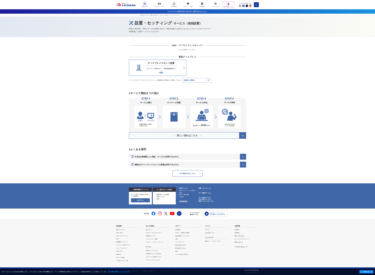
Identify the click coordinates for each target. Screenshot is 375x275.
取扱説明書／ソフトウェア (182, 236)
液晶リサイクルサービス (206, 201)
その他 (181, 196)
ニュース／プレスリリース (242, 239)
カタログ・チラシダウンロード (154, 233)
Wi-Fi (117, 239)
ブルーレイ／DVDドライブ (123, 245)
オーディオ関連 (120, 257)
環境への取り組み (239, 236)
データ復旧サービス (205, 193)
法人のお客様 (150, 226)
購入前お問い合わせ (180, 245)
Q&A (158, 199)
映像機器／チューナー (122, 242)
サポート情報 (149, 15)
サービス (148, 247)
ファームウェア (179, 242)
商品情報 (119, 226)
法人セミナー (149, 229)
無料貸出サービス (150, 236)
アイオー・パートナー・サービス (154, 242)
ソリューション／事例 (152, 239)
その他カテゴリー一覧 (122, 260)
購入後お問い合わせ (180, 248)
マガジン (207, 229)
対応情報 (177, 229)
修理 (176, 251)
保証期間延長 (183, 201)
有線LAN (118, 254)
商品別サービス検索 (163, 194)
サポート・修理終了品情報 (182, 233)
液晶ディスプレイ (121, 229)
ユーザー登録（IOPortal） (182, 254)
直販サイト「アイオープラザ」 (213, 241)
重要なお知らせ (239, 242)
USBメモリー (119, 251)
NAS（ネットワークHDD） (187, 190)
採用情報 (237, 233)
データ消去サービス (205, 197)
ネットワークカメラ (121, 248)
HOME (143, 15)
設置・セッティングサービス (172, 15)
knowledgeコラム (209, 233)
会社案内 (237, 229)
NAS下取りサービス (205, 199)
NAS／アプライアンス (122, 236)
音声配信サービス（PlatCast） (154, 253)
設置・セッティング (205, 188)
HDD (180, 192)
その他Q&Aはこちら (187, 173)
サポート (178, 226)
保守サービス (161, 196)
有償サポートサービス (159, 15)
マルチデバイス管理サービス (153, 257)
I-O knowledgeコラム (246, 3)
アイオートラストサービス (153, 260)
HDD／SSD (119, 233)
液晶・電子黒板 (184, 194)
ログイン (140, 200)
